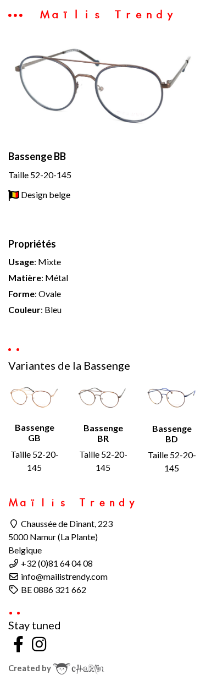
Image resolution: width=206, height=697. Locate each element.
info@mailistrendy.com (63, 576)
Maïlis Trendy (107, 14)
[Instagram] (39, 644)
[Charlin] (78, 668)
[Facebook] (18, 644)
